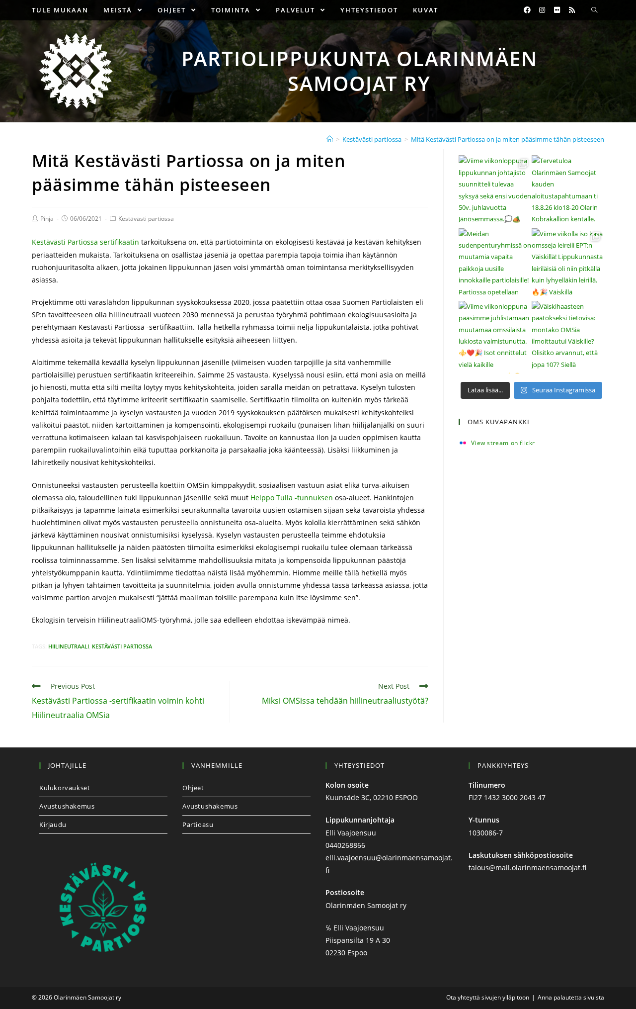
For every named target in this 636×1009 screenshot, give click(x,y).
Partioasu (197, 824)
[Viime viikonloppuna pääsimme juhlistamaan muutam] (495, 337)
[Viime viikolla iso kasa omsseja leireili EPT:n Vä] (568, 264)
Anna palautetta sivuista (571, 997)
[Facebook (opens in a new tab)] (527, 9)
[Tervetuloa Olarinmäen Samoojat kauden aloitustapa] (568, 191)
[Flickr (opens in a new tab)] (557, 9)
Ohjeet (193, 787)
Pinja (47, 218)
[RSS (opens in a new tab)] (571, 9)
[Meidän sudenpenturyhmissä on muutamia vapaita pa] (495, 264)
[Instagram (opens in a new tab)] (542, 9)
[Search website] (594, 10)
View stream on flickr (503, 443)
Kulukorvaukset (64, 787)
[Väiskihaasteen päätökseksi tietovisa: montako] (568, 337)
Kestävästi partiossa (146, 218)
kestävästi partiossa (122, 646)
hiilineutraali (68, 646)
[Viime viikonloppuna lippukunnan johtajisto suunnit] (495, 191)
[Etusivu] (329, 139)
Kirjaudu (53, 824)
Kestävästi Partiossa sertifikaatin (85, 242)
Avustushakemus (66, 806)
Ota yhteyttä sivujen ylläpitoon (487, 997)
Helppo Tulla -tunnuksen (291, 497)
